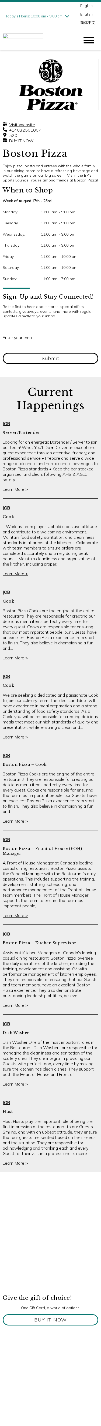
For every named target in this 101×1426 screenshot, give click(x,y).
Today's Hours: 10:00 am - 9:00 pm (34, 16)
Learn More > (15, 489)
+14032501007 (25, 130)
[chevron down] (67, 16)
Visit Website (22, 124)
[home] (37, 40)
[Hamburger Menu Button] (88, 40)
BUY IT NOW (21, 140)
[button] (50, 1319)
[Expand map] (50, 1240)
